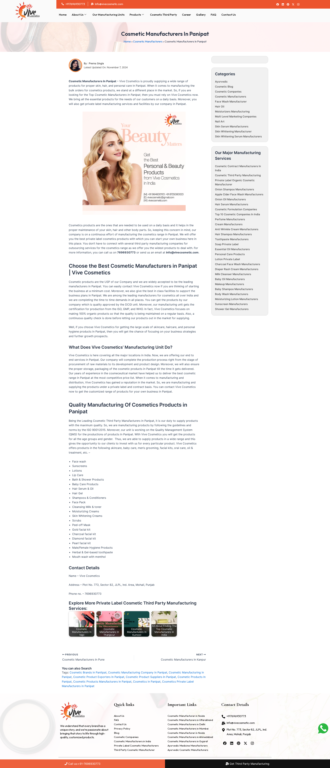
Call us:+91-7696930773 (83, 763)
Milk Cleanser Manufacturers (233, 274)
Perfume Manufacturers (230, 219)
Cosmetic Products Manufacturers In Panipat (102, 681)
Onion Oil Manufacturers (230, 199)
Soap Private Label (227, 244)
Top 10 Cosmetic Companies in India (237, 214)
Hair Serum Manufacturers (231, 204)
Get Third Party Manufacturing (249, 763)
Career (186, 14)
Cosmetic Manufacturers (147, 41)
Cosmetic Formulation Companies (236, 209)
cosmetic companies (228, 91)
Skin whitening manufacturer (233, 131)
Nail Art (219, 121)
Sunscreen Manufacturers (231, 304)
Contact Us (228, 14)
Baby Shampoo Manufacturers (234, 289)
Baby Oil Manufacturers (230, 279)
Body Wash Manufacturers (231, 294)
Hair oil (219, 106)
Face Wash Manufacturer (231, 101)
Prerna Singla (96, 63)
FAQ (213, 14)
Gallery (201, 14)
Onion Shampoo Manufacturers (234, 189)
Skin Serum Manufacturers (231, 126)
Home (63, 14)
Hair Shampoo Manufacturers (233, 234)
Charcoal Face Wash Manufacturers (237, 264)
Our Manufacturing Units (108, 14)
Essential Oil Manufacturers (232, 249)
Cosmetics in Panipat (147, 681)
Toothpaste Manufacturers (232, 239)
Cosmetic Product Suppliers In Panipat (151, 677)
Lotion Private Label (227, 259)
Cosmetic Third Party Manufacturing (238, 175)
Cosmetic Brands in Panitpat (88, 672)
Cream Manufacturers (229, 224)
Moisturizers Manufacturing (232, 111)
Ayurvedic (221, 81)
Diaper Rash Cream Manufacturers (236, 269)
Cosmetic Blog (224, 86)
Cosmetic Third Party (163, 14)
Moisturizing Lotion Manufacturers (236, 299)
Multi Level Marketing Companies (235, 116)
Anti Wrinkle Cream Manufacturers (236, 229)
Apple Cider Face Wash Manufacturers (239, 194)
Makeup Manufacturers (229, 284)
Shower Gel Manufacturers (232, 309)
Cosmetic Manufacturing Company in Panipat (137, 672)
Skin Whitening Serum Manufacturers (238, 136)
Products (135, 14)
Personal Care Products (230, 254)
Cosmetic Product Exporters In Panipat (98, 677)
